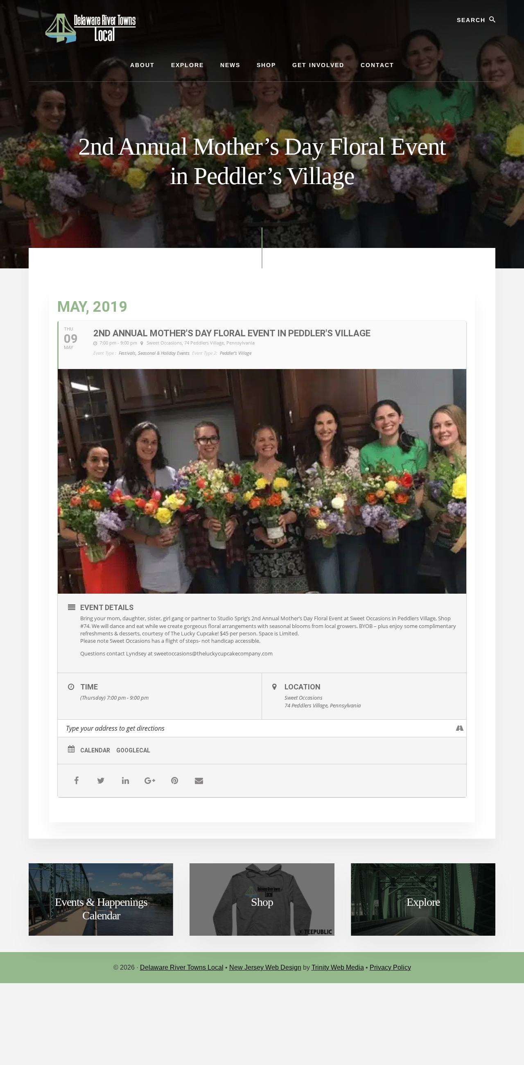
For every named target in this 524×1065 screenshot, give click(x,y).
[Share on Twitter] (100, 780)
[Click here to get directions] (460, 728)
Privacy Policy (390, 967)
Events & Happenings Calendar (101, 909)
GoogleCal (133, 750)
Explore (423, 902)
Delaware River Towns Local (182, 967)
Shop (262, 902)
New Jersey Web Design (265, 967)
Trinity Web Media (338, 967)
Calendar (95, 750)
